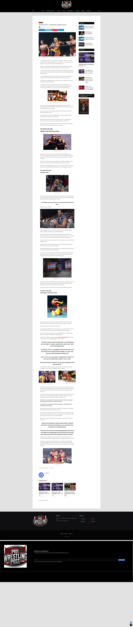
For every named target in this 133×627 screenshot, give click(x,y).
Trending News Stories (50, 10)
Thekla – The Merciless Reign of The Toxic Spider (89, 88)
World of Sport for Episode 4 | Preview (89, 38)
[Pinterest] (35, 71)
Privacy (65, 533)
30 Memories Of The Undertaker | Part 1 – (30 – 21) (57, 493)
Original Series (70, 10)
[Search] (98, 11)
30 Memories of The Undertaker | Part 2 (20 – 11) (44, 493)
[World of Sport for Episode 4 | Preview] (81, 39)
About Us (70, 533)
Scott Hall (51, 467)
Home (43, 10)
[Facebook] (35, 63)
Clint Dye (47, 473)
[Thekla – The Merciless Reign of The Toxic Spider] (81, 88)
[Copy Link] (35, 77)
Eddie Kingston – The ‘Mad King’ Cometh (89, 32)
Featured (40, 22)
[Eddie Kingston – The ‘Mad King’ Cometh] (81, 33)
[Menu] (33, 11)
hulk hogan (41, 467)
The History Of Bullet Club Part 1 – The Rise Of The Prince (89, 44)
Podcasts (83, 10)
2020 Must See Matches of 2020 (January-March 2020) (69, 493)
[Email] (35, 74)
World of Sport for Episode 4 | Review (89, 27)
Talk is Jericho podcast (62, 337)
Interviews (77, 10)
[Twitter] (35, 66)
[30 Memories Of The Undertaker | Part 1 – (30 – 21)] (57, 487)
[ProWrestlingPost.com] (66, 4)
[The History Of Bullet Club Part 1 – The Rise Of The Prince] (81, 44)
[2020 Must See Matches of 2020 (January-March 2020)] (70, 487)
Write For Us (88, 10)
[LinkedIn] (35, 69)
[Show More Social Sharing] (65, 30)
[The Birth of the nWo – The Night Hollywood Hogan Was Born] (57, 44)
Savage (68, 412)
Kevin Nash (46, 467)
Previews (59, 10)
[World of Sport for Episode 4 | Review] (81, 28)
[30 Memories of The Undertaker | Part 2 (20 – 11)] (44, 487)
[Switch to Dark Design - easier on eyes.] (100, 10)
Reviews (64, 10)
